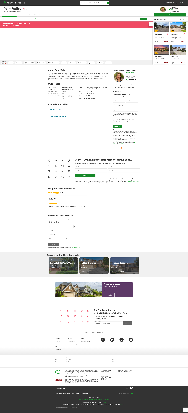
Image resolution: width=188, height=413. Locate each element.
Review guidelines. (76, 247)
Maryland (80, 361)
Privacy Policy (110, 183)
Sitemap (73, 393)
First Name (116, 100)
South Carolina (103, 361)
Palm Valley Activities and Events (58, 116)
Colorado (56, 361)
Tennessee (103, 363)
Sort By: (156, 19)
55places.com (85, 393)
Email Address (119, 109)
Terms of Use (121, 143)
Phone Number (119, 105)
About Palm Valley (21, 15)
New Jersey (91, 361)
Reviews (30, 15)
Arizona (11, 11)
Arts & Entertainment (54, 62)
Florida (67, 361)
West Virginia (114, 363)
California (57, 359)
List (183, 19)
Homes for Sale (143, 19)
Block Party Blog (85, 341)
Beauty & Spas (83, 62)
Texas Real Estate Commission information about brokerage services (94, 399)
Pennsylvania (103, 359)
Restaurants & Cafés (30, 62)
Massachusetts (80, 363)
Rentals (78, 393)
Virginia (113, 359)
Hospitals (92, 62)
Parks (12, 62)
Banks (65, 62)
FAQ (56, 347)
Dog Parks (73, 62)
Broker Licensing (72, 344)
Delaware (68, 357)
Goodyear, (6, 11)
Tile (180, 19)
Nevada (90, 359)
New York (91, 363)
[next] (168, 27)
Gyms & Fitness (42, 62)
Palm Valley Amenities (56, 109)
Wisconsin (125, 357)
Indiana (79, 359)
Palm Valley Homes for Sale (9, 15)
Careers (57, 344)
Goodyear (92, 332)
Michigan (91, 357)
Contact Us (58, 349)
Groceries (19, 62)
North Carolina (103, 357)
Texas (113, 357)
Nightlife (101, 62)
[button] (151, 24)
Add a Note (116, 117)
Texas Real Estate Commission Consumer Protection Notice (94, 401)
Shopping (109, 62)
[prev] (155, 27)
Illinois (79, 357)
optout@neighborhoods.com (119, 141)
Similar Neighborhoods (39, 15)
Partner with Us (72, 341)
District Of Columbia (70, 359)
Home (86, 332)
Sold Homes (149, 19)
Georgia (67, 363)
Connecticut (57, 363)
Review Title (52, 234)
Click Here (103, 402)
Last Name (129, 100)
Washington (114, 361)
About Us (57, 341)
